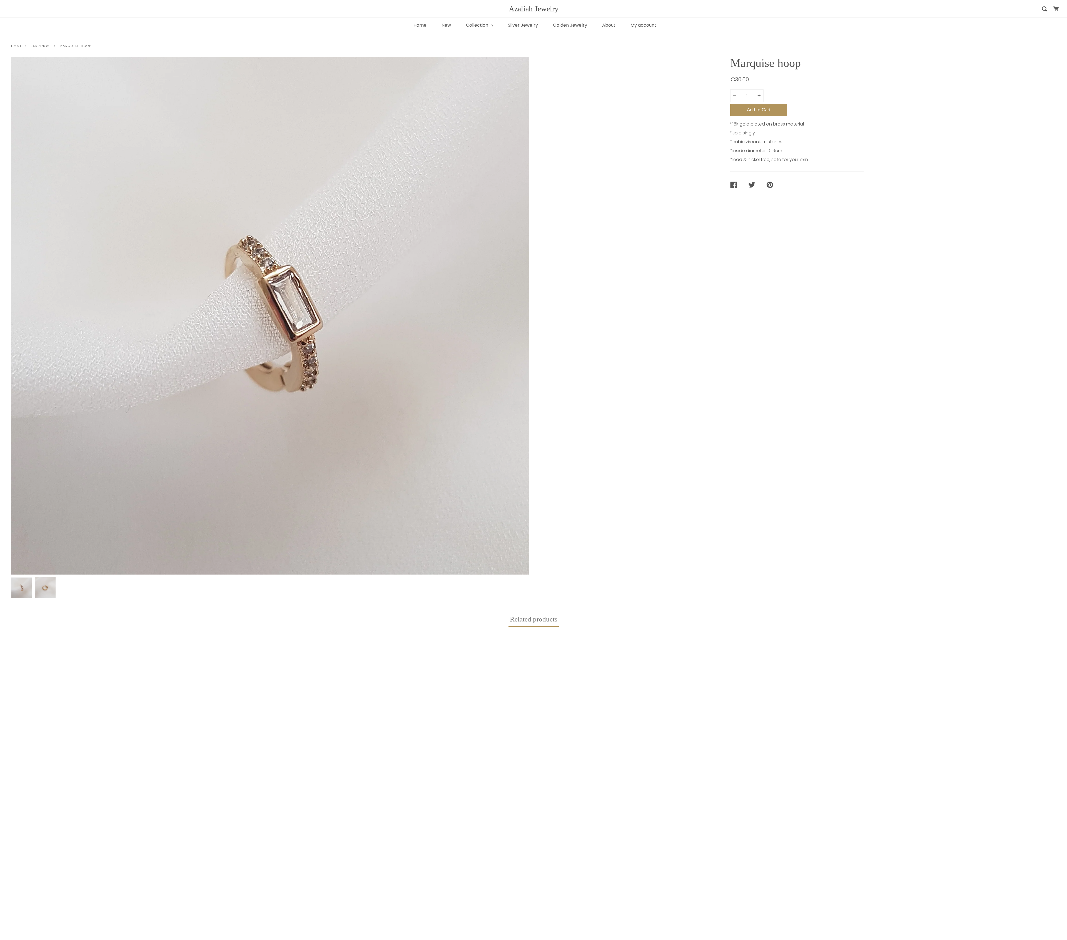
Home (420, 25)
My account (643, 25)
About (608, 25)
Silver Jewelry (523, 25)
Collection (477, 25)
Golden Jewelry (570, 25)
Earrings (40, 46)
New (446, 25)
